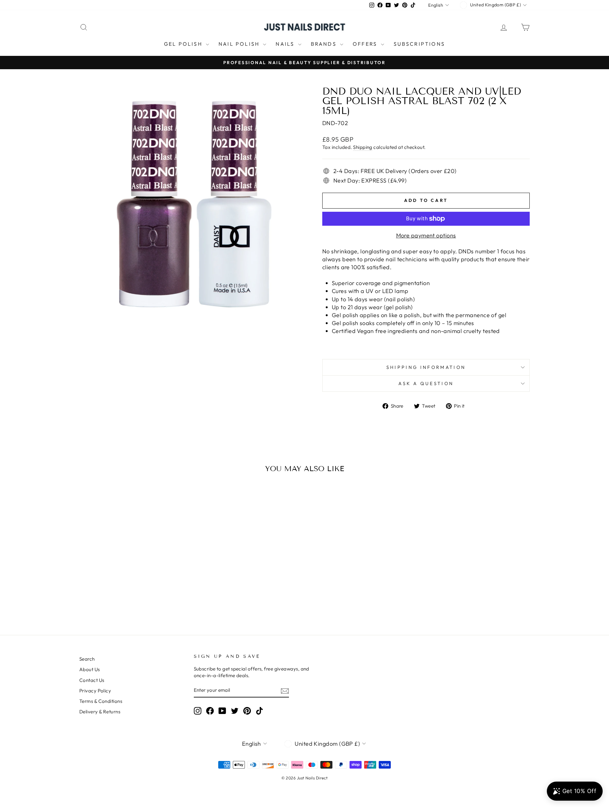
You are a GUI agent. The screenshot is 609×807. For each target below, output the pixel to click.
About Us (89, 669)
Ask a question (426, 383)
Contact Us (91, 680)
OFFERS (366, 44)
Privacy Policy (95, 691)
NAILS (286, 44)
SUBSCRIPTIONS (419, 44)
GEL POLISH (184, 44)
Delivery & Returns (99, 712)
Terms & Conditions (100, 701)
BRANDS (324, 44)
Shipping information (426, 367)
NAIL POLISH (240, 44)
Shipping (362, 147)
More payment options (426, 235)
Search (87, 659)
